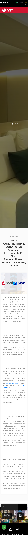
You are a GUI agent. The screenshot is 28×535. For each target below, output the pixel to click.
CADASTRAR (22, 506)
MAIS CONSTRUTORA (12, 383)
